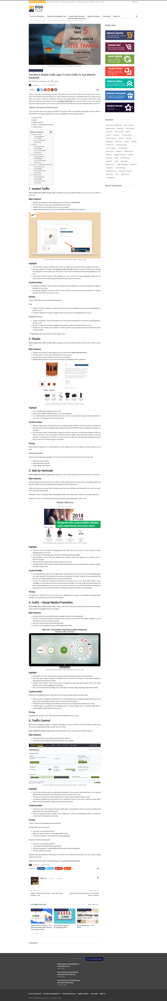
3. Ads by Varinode (37, 154)
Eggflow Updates (95, 2)
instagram (109, 154)
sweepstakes (109, 174)
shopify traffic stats (45, 864)
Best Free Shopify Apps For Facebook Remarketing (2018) (61, 861)
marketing (130, 154)
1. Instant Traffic (36, 134)
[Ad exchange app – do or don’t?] (88, 916)
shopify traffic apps (120, 167)
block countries (130, 128)
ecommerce (118, 141)
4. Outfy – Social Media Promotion (41, 164)
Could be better (41, 140)
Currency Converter (127, 135)
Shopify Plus (133, 164)
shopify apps (36, 864)
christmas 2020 (119, 131)
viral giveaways (110, 177)
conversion (116, 135)
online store (109, 158)
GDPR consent (110, 151)
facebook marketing (121, 145)
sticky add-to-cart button (125, 171)
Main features (40, 136)
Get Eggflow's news (94, 959)
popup (116, 158)
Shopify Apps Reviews (82, 2)
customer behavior (111, 138)
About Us (116, 16)
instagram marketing (119, 154)
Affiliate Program (110, 128)
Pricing (39, 142)
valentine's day (125, 174)
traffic (117, 174)
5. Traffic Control (36, 175)
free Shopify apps (122, 148)
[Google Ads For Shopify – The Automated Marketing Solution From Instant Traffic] (41, 916)
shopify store (109, 167)
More (103, 2)
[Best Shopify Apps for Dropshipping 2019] (64, 916)
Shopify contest (110, 164)
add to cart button (128, 125)
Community (106, 16)
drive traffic (129, 138)
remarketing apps (125, 158)
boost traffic (109, 131)
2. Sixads (33, 144)
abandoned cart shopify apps (113, 125)
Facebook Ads (110, 145)
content (128, 131)
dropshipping (109, 141)
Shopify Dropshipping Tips (67, 2)
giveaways (119, 151)
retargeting (109, 161)
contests (108, 135)
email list (126, 141)
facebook (134, 141)
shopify (116, 161)
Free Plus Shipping (111, 148)
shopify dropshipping (122, 164)
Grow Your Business (52, 2)
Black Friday (120, 128)
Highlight (39, 138)
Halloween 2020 (128, 151)
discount (120, 138)
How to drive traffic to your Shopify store (52, 334)
